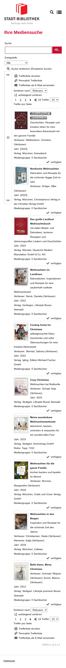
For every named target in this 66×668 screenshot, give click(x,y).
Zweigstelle (11, 57)
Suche (8, 43)
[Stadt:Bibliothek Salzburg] (21, 13)
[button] (57, 50)
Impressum (9, 660)
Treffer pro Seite (23, 104)
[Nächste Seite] (30, 100)
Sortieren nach (22, 90)
